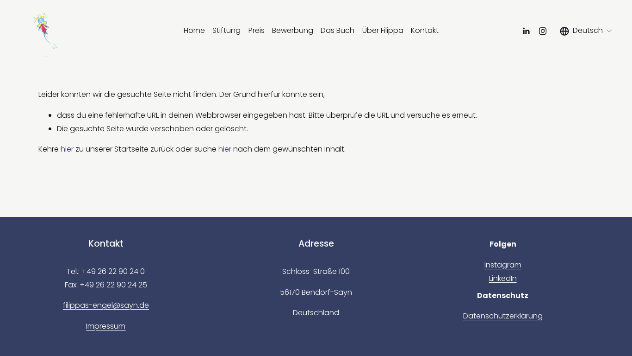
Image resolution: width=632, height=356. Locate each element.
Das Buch (337, 30)
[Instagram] (542, 31)
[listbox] (586, 31)
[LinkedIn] (526, 31)
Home (194, 30)
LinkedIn (503, 278)
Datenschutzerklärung (503, 316)
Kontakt (425, 30)
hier (67, 149)
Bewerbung (292, 30)
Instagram (502, 265)
